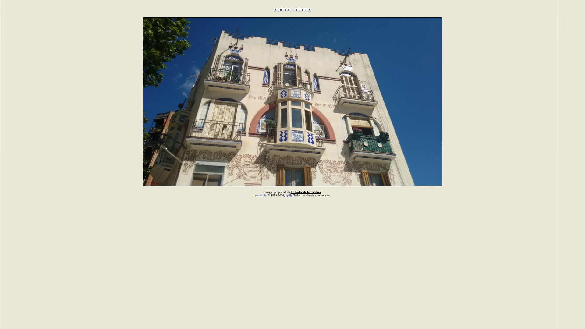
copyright (261, 195)
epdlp (289, 195)
